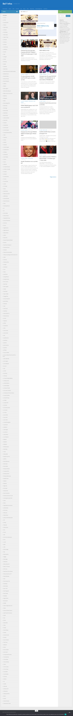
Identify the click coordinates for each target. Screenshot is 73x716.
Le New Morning (6, 397)
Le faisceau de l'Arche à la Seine (9, 392)
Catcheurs (5, 137)
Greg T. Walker (6, 293)
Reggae (5, 556)
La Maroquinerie (6, 380)
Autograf (5, 56)
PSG (4, 534)
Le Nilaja (5, 400)
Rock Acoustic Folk (7, 581)
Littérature (5, 427)
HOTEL (5, 323)
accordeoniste (6, 22)
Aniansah (5, 39)
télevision (5, 644)
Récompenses (6, 554)
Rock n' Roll (5, 588)
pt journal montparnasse (8, 537)
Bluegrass (5, 98)
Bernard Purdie (6, 78)
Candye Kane (6, 125)
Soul (4, 617)
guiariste (68, 30)
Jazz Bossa (5, 340)
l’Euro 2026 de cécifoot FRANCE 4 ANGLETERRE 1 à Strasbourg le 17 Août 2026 (47, 158)
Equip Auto (5, 237)
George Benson (6, 276)
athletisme (5, 49)
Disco (4, 203)
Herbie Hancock (6, 315)
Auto (4, 54)
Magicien (5, 439)
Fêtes (5, 257)
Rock (28, 8)
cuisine (5, 183)
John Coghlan (6, 361)
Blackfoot (5, 95)
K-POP (5, 370)
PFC (4, 520)
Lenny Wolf (5, 417)
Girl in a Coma (6, 281)
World (5, 696)
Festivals (5, 249)
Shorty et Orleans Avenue (8, 610)
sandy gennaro (63, 40)
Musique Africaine (42, 23)
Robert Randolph (6, 576)
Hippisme (5, 320)
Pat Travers (5, 510)
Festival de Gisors (6, 247)
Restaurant (5, 561)
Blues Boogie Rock (39, 8)
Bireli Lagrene (6, 88)
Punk (4, 539)
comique (5, 171)
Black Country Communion (8, 93)
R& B (4, 544)
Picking (5, 522)
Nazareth (5, 483)
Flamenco (5, 259)
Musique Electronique (7, 476)
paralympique (6, 507)
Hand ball (5, 303)
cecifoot (26, 48)
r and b (5, 542)
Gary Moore (6, 274)
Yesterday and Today (7, 703)
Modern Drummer (7, 456)
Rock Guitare (6, 586)
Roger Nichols (6, 598)
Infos (13, 8)
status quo (66, 40)
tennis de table (6, 649)
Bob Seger (5, 108)
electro (5, 235)
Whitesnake (6, 691)
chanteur (66, 24)
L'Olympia (5, 375)
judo (4, 368)
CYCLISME (26, 74)
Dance (5, 188)
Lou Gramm (6, 432)
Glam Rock (5, 284)
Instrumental (6, 330)
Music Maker (6, 466)
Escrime (5, 242)
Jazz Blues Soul (6, 337)
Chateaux (5, 152)
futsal (5, 271)
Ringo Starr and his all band (8, 571)
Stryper (5, 627)
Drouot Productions (7, 220)
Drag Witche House (7, 218)
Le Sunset (5, 405)
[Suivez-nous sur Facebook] (17, 11)
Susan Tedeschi (6, 639)
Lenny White (6, 414)
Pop (4, 529)
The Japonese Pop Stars (8, 654)
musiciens (64, 37)
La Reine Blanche (6, 383)
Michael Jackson (6, 446)
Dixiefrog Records (7, 205)
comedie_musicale (7, 169)
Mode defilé (6, 454)
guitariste (63, 32)
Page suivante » (53, 177)
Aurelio (5, 51)
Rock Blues (31, 101)
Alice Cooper (6, 34)
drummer (26, 101)
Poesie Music (6, 527)
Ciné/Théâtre (30, 158)
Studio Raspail (6, 630)
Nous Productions (7, 493)
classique (5, 164)
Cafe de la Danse (6, 117)
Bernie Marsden (6, 81)
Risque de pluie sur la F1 (8, 573)
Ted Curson (5, 642)
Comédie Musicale (7, 166)
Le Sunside (5, 410)
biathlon (5, 83)
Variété (5, 683)
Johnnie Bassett (6, 363)
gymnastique (6, 301)
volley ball (5, 686)
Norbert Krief (6, 490)
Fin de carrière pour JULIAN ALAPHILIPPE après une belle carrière (28, 78)
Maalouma (68, 34)
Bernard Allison (6, 76)
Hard (4, 306)
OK (65, 714)
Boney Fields (6, 110)
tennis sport (6, 652)
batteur (61, 23)
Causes (5, 139)
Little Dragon (6, 429)
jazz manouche (6, 345)
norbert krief (68, 37)
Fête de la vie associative (8, 252)
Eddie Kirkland (6, 232)
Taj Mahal (62, 41)
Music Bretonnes (6, 461)
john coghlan (61, 34)
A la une (38, 23)
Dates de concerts (7, 193)
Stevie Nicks (6, 622)
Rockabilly (5, 595)
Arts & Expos (5, 8)
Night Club (5, 485)
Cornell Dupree (6, 176)
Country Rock (6, 181)
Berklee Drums (6, 73)
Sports (10, 8)
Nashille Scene (6, 478)
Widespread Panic (7, 693)
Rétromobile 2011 (7, 564)
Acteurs (25, 158)
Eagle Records (6, 227)
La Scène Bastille (6, 385)
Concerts (17, 8)
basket (5, 64)
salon (60, 40)
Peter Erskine (6, 515)
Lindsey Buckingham (7, 422)
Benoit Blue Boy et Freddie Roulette (10, 71)
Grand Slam (5, 291)
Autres (5, 59)
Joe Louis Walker (6, 352)
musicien (61, 37)
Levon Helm (6, 419)
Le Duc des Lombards (7, 390)
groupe (66, 30)
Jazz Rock (5, 347)
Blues (24, 8)
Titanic (5, 664)
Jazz (21, 8)
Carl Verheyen (6, 127)
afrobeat (5, 29)
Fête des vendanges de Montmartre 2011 (11, 254)
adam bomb (62, 21)
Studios (5, 632)
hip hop (5, 318)
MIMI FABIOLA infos (43, 26)
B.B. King (5, 61)
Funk (4, 269)
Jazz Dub (5, 342)
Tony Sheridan (6, 674)
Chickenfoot (6, 154)
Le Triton (5, 412)
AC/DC (5, 20)
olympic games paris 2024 (8, 498)
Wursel (5, 698)
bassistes (5, 66)
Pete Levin (5, 512)
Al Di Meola (5, 32)
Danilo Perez (6, 191)
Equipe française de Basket (8, 240)
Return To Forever (7, 566)
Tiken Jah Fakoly (6, 661)
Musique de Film (6, 473)
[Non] (71, 714)
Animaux (5, 42)
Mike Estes (5, 449)
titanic (64, 41)
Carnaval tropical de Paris (8, 132)
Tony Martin (6, 671)
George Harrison (6, 279)
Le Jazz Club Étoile (7, 395)
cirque (5, 161)
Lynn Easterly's (6, 436)
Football (5, 264)
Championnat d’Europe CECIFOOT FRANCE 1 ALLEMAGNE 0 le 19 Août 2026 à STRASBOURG (47, 78)
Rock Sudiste (6, 593)
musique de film (6, 471)
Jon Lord (5, 366)
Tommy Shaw (6, 669)
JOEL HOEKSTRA (6, 358)
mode (5, 451)
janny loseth (63, 33)
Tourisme (5, 676)
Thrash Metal (6, 659)
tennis (5, 647)
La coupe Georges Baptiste (8, 378)
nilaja (66, 37)
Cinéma (5, 159)
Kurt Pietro (5, 373)
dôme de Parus (6, 215)
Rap (4, 551)
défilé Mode (6, 196)
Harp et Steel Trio (6, 313)
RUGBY (5, 603)
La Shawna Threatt (7, 388)
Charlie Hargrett (6, 147)
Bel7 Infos (7, 3)
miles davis (63, 36)
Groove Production (7, 298)
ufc (4, 681)
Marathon (5, 441)
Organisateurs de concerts (8, 505)
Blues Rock (32, 8)
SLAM (5, 615)
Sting (4, 625)
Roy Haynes (6, 600)
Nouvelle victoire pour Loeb (8, 495)
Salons (5, 608)
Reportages (6, 559)
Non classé (45, 130)
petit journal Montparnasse (8, 517)
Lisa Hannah (6, 424)
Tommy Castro (6, 666)
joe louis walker (68, 33)
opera (5, 500)
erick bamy (64, 27)
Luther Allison (6, 434)
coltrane (63, 26)
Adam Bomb (6, 27)
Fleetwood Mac (6, 262)
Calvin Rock (5, 120)
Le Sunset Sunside (7, 407)
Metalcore (5, 444)
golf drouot (63, 30)
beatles (64, 23)
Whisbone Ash (6, 688)
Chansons (5, 144)
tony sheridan (66, 41)
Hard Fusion (6, 308)
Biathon (5, 86)
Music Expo (5, 463)
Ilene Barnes (6, 325)
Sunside (5, 637)
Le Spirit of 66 (6, 402)
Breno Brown (6, 115)
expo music (67, 27)
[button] (31, 35)
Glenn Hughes (6, 286)
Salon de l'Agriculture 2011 (8, 605)
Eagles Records (6, 230)
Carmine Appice (6, 130)
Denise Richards (6, 198)
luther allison (65, 34)
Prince (5, 532)
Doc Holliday (6, 213)
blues (67, 23)
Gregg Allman (6, 296)
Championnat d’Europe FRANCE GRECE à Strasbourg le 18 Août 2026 (29, 133)
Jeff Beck (5, 350)
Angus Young (6, 37)
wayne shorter (62, 42)
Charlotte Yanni (6, 149)
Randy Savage (6, 549)
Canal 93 (5, 122)
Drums (5, 225)
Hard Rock (45, 8)
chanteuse (61, 26)
